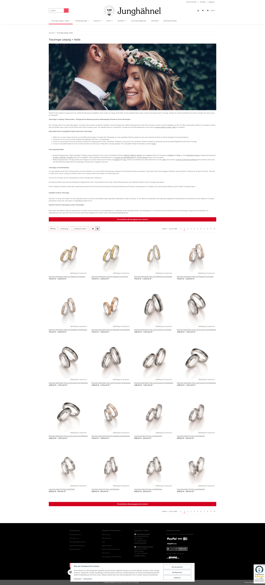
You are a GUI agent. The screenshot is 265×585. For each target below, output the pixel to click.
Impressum (77, 579)
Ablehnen (177, 578)
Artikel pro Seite (80, 229)
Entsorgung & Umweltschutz (112, 557)
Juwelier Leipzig (139, 556)
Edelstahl (116, 159)
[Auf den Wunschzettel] (84, 239)
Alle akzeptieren (177, 567)
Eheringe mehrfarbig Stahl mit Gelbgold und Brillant (67, 277)
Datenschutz (87, 579)
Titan (124, 159)
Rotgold (139, 155)
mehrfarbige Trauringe (193, 155)
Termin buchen (191, 2)
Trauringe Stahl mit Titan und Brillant (62, 489)
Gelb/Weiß (62, 157)
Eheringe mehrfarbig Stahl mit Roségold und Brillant (195, 277)
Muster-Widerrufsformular (111, 549)
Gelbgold (126, 155)
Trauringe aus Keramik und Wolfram (186, 159)
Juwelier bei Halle (140, 543)
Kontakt (202, 2)
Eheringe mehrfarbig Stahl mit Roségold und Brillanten (68, 330)
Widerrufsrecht (107, 546)
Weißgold (133, 155)
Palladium (171, 155)
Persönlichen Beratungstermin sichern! (132, 219)
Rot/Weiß (55, 157)
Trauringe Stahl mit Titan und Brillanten (148, 436)
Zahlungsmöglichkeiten (77, 542)
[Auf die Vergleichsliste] (79, 239)
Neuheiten (155, 21)
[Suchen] (66, 10)
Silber (164, 159)
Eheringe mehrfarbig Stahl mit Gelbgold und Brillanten (153, 277)
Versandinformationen (77, 546)
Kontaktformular (75, 535)
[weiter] (214, 229)
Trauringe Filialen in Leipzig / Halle (165, 127)
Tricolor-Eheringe (142, 157)
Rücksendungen (75, 549)
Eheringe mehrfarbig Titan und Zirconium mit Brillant (152, 330)
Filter (54, 229)
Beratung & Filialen (170, 21)
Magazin (212, 2)
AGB (103, 542)
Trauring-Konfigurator (138, 21)
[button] (198, 10)
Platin (178, 155)
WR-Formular (106, 538)
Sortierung (64, 229)
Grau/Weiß (69, 157)
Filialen (153, 144)
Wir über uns (74, 538)
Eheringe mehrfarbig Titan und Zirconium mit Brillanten (196, 330)
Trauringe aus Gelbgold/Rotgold (124, 157)
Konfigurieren (177, 572)
